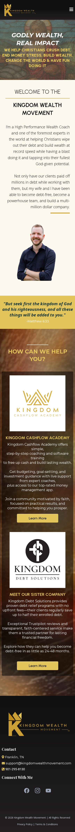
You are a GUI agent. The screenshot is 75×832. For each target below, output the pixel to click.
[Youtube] (48, 790)
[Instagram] (37, 790)
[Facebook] (26, 790)
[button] (71, 10)
